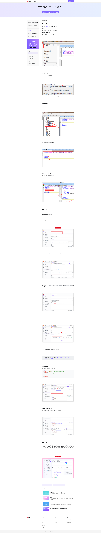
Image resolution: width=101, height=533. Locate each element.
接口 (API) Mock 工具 (70, 524)
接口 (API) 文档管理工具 (70, 520)
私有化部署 (43, 525)
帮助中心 (43, 522)
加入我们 (56, 522)
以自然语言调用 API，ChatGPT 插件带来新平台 (33, 25)
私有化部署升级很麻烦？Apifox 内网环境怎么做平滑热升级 (33, 33)
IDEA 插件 (43, 520)
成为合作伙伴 (56, 524)
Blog (43, 527)
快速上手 (43, 524)
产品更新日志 (44, 519)
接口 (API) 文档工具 (69, 519)
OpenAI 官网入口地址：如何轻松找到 (33, 22)
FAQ (55, 519)
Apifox (58, 212)
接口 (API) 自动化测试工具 (70, 522)
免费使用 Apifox (71, 1)
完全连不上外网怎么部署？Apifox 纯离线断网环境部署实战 (33, 35)
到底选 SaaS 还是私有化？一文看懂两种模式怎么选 (33, 32)
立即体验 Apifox (33, 47)
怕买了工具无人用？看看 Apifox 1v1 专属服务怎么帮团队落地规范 (33, 36)
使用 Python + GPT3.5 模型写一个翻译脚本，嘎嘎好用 (33, 27)
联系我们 (56, 520)
